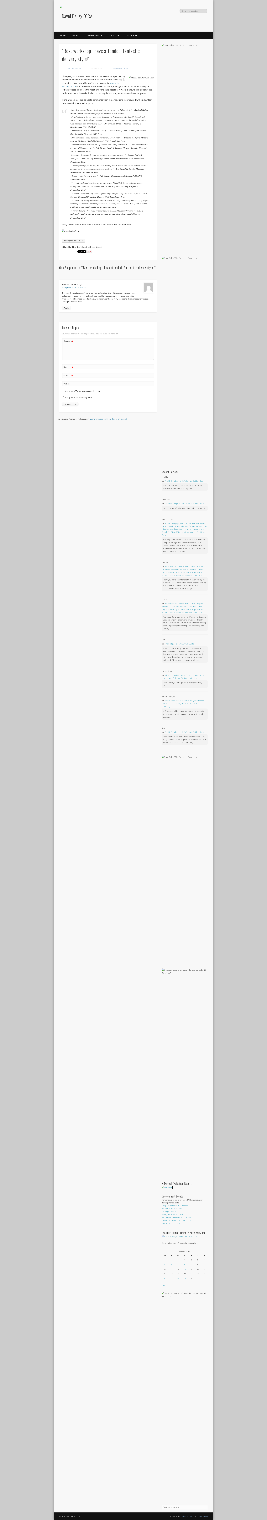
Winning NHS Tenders (171, 1223)
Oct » (168, 1285)
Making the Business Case (74, 240)
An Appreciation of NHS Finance (175, 1205)
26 (165, 1278)
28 (178, 1278)
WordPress (203, 1516)
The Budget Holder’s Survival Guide (179, 644)
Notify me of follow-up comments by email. (83, 391)
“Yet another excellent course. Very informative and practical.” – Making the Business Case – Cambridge (183, 703)
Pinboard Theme (188, 1516)
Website (67, 384)
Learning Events (94, 35)
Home (63, 35)
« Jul (163, 1285)
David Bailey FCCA (74, 68)
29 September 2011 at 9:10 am (74, 287)
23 (191, 1273)
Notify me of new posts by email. (79, 397)
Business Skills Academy (171, 1208)
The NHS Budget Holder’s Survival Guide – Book (184, 481)
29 (185, 1278)
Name (68, 367)
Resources (113, 35)
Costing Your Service (170, 1211)
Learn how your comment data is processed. (108, 419)
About (75, 35)
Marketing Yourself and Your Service (176, 1217)
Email (68, 376)
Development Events (120, 68)
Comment (68, 341)
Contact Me (131, 35)
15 (185, 1269)
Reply (66, 308)
